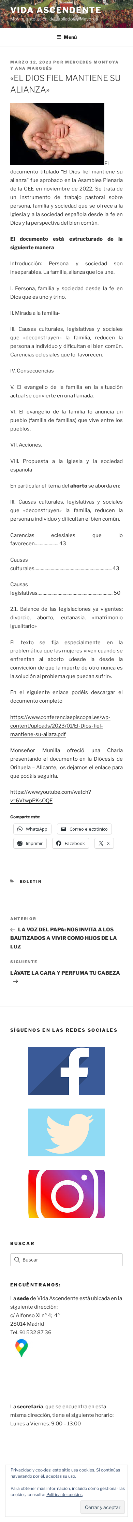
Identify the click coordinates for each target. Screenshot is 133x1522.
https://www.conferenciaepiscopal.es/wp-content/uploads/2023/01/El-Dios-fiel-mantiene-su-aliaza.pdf (60, 725)
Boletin (31, 881)
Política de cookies (64, 1494)
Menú (70, 37)
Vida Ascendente (56, 10)
